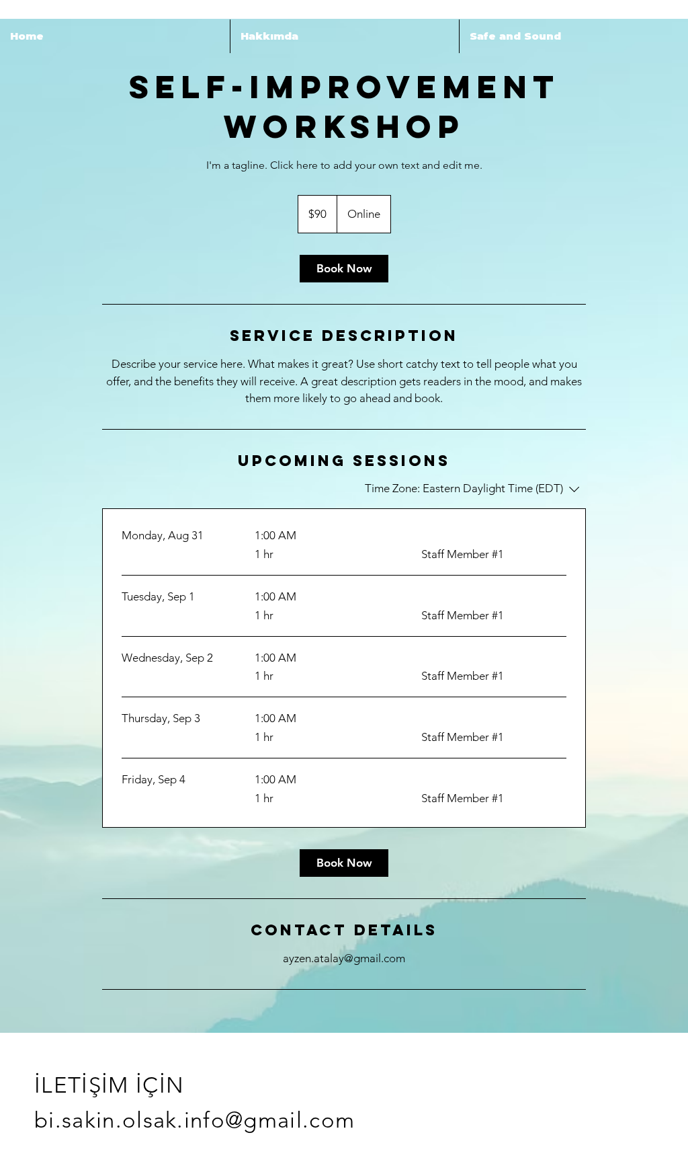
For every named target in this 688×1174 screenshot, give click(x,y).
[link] (344, 268)
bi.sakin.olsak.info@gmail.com (194, 1120)
